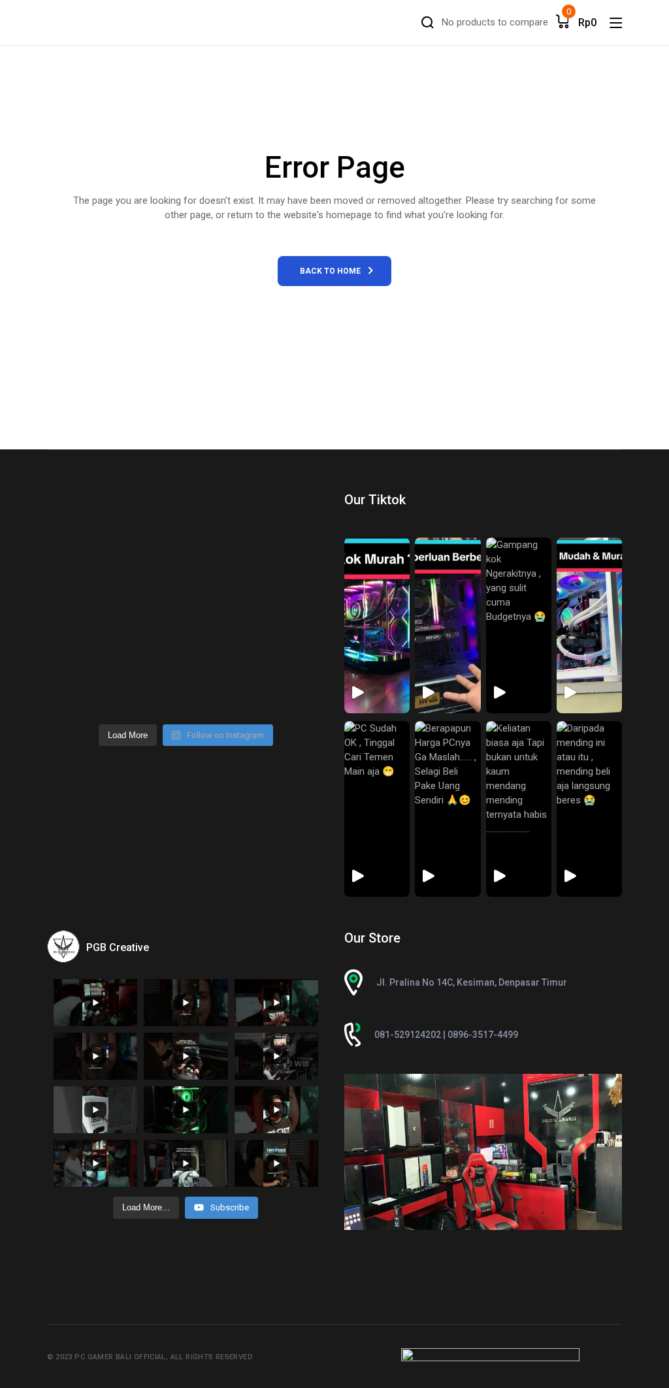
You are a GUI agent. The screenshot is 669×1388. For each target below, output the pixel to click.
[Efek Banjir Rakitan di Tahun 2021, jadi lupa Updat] (79, 695)
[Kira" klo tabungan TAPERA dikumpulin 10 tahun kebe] (221, 524)
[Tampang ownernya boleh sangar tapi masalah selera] (292, 610)
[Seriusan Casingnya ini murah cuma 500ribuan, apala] (150, 524)
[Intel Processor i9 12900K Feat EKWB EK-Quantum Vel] (221, 610)
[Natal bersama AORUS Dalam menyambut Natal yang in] (221, 652)
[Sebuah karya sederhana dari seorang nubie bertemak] (79, 652)
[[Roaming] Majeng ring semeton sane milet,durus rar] (221, 695)
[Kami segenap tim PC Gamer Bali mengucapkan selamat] (79, 567)
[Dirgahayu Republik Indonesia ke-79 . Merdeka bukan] (79, 524)
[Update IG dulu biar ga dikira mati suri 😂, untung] (292, 524)
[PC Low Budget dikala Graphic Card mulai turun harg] (292, 652)
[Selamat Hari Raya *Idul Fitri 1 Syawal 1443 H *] (79, 610)
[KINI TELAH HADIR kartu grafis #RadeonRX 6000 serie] (150, 695)
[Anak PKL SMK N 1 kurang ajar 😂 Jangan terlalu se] (221, 567)
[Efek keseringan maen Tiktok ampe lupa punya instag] (292, 567)
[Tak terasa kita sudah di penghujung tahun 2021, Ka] (150, 652)
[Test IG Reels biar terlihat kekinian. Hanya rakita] (150, 610)
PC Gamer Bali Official (119, 1357)
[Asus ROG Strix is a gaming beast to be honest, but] (292, 695)
